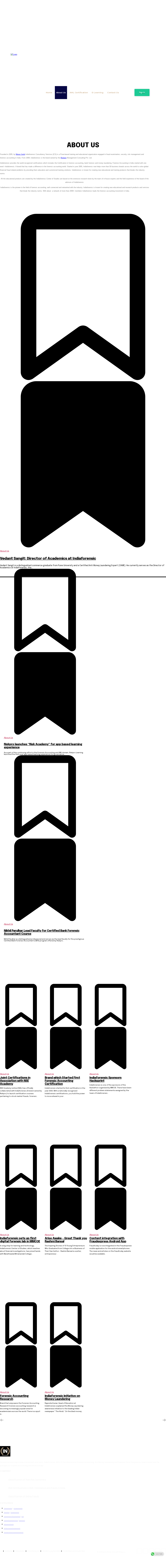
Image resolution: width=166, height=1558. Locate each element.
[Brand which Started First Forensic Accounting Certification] (66, 963)
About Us (8, 737)
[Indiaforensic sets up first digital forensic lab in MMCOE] (21, 1123)
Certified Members (85, 206)
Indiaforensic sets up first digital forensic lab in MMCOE (20, 1240)
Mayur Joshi (20, 154)
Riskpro (63, 158)
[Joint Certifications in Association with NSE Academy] (21, 963)
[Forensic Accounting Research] (21, 1281)
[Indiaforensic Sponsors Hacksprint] (110, 963)
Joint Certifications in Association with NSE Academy (15, 1080)
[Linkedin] (151, 1551)
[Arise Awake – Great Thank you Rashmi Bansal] (66, 1123)
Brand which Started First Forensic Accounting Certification (62, 1080)
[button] (124, 92)
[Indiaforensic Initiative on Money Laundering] (66, 1281)
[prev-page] (2, 1420)
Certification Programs (85, 204)
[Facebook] (139, 1551)
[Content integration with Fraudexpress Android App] (110, 1123)
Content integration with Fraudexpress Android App (107, 1240)
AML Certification (85, 199)
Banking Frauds (85, 201)
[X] (157, 1551)
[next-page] (164, 1420)
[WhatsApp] (163, 1551)
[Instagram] (145, 1551)
